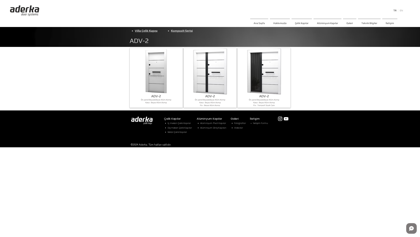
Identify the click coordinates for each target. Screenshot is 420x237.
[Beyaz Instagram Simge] (280, 119)
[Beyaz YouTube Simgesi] (286, 119)
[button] (302, 22)
